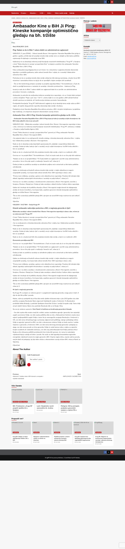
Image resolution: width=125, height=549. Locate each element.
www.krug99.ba (91, 58)
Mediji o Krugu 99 (17, 22)
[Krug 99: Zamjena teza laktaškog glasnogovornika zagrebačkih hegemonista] (83, 428)
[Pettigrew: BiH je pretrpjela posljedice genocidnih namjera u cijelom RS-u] (71, 396)
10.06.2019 (17, 39)
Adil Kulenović (33, 355)
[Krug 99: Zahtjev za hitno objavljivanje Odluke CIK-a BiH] (21, 428)
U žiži (41, 13)
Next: (72, 375)
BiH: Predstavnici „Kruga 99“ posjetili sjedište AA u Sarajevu (23, 408)
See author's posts (36, 359)
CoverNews (67, 457)
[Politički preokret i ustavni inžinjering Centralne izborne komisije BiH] (62, 428)
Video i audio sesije (61, 13)
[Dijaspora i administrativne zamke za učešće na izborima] (42, 428)
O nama (23, 13)
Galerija (71, 13)
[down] (27, 13)
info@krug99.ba (91, 56)
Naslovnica (15, 13)
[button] (112, 13)
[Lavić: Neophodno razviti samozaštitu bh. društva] (46, 396)
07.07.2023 (16, 412)
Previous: (28, 376)
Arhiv (49, 13)
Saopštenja (15, 432)
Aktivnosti (15, 401)
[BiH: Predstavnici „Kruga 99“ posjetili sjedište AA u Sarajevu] (22, 396)
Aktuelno (33, 13)
